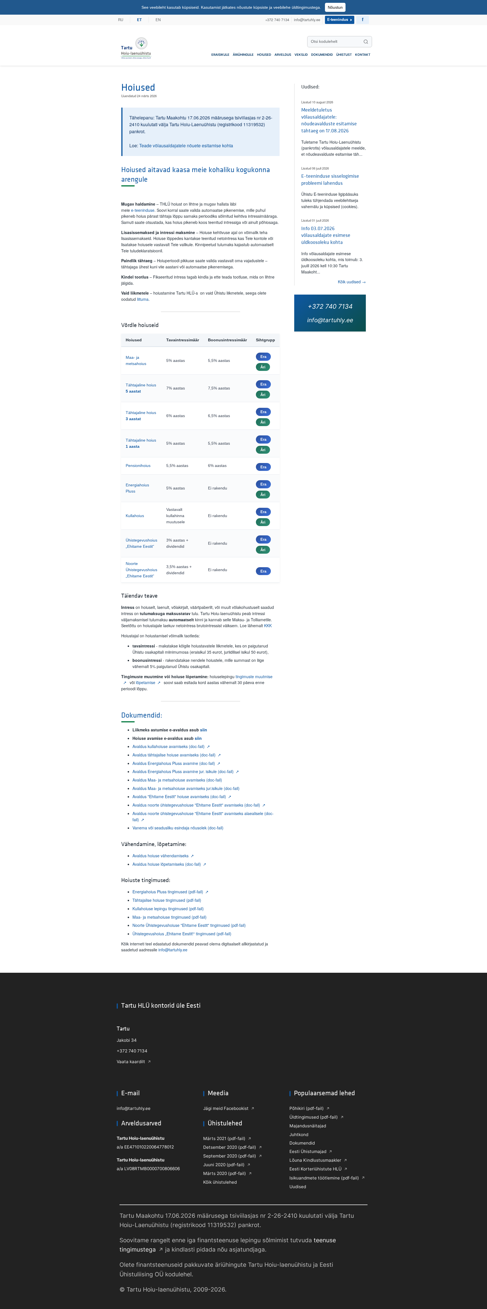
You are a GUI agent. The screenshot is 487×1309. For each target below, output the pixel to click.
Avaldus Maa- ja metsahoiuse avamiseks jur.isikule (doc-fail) (186, 788)
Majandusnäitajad (307, 1125)
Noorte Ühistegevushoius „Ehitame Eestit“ (141, 569)
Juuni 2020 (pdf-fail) (224, 1164)
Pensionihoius (138, 465)
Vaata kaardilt (131, 1061)
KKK (268, 625)
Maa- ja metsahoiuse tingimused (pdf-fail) (169, 917)
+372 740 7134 (277, 20)
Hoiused (264, 55)
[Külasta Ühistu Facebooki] (362, 20)
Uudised (297, 1186)
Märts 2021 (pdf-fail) (224, 1138)
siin (203, 730)
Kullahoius (135, 515)
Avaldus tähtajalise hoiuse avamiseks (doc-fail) (174, 755)
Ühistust (344, 55)
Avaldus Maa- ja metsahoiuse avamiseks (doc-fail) (177, 780)
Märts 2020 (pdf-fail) (224, 1173)
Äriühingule (243, 55)
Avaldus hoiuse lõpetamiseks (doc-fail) (166, 864)
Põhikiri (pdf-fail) (306, 1108)
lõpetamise (145, 682)
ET (139, 19)
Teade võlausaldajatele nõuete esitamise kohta (186, 145)
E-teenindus (337, 19)
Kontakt (362, 55)
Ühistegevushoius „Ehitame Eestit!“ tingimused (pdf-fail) (181, 933)
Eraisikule (220, 55)
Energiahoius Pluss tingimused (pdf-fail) (167, 891)
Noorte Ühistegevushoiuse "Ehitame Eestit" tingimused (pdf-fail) (189, 925)
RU (120, 20)
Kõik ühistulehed (220, 1182)
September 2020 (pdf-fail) (229, 1156)
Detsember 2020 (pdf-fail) (229, 1147)
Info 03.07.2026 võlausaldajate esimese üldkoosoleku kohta (325, 235)
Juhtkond (298, 1134)
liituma (143, 299)
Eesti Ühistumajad (307, 1151)
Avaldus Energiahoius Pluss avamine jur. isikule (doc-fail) (183, 771)
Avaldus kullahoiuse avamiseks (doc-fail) (168, 746)
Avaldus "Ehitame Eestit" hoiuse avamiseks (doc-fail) (179, 796)
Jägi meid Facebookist (226, 1108)
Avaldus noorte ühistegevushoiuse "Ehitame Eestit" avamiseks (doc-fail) (196, 805)
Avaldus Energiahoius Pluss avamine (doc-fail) (173, 763)
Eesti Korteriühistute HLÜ (315, 1169)
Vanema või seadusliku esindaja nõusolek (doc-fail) (177, 828)
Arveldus (283, 55)
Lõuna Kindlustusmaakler (315, 1160)
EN (158, 20)
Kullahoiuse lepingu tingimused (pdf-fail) (168, 908)
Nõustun (335, 7)
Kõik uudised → (352, 281)
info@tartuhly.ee (307, 20)
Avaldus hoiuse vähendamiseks (160, 855)
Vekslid (301, 55)
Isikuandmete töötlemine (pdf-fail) (324, 1178)
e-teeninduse (142, 210)
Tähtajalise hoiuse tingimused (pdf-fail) (166, 900)
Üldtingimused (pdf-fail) (313, 1117)
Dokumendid (322, 55)
